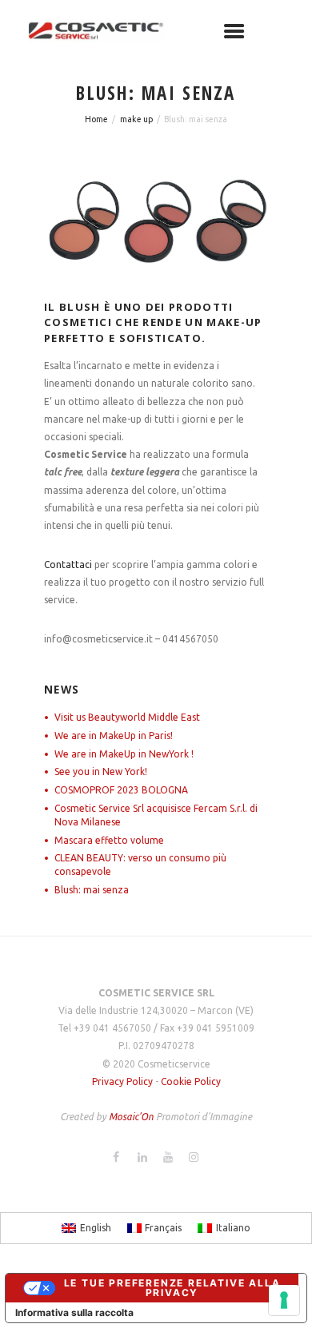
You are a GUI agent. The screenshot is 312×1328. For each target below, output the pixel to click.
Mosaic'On (132, 1116)
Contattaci (68, 564)
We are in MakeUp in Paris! (113, 735)
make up (136, 119)
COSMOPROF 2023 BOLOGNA (121, 790)
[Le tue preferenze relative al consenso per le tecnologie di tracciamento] (284, 1300)
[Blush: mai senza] (156, 221)
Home (96, 119)
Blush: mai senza (91, 890)
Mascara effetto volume (109, 840)
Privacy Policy (122, 1081)
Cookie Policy (191, 1081)
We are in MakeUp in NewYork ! (124, 754)
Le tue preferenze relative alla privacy (172, 1287)
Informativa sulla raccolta (74, 1312)
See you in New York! (100, 771)
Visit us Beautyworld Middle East (127, 717)
